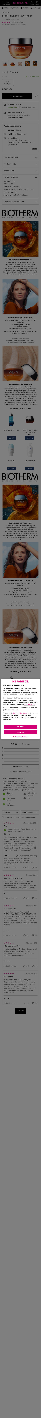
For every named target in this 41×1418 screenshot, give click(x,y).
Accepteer (20, 726)
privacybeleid (29, 704)
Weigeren (20, 732)
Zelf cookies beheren (20, 737)
